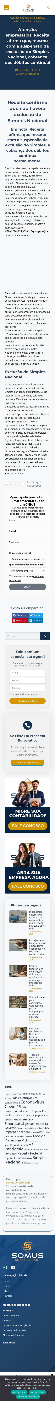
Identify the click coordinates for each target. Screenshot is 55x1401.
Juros (7, 1136)
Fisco (7, 1115)
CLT (20, 1093)
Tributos (34, 1163)
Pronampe (11, 1153)
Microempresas (34, 1141)
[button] (6, 7)
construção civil (28, 1098)
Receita (40, 17)
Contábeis (17, 473)
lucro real (28, 1137)
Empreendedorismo (18, 1111)
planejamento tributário (36, 1149)
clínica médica (31, 1093)
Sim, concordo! (19, 1392)
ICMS (46, 1128)
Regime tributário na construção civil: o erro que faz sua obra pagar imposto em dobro (36, 975)
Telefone (14, 542)
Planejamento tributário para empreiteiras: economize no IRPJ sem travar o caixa (37, 947)
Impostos (34, 1132)
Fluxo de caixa (17, 1115)
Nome (12, 520)
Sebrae (17, 21)
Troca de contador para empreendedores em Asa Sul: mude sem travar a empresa (39, 1061)
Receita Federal (29, 1153)
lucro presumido (17, 1136)
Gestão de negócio (13, 1119)
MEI (24, 1140)
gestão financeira (36, 1124)
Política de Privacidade (28, 1396)
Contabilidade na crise (22, 17)
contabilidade (12, 1102)
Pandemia (14, 1148)
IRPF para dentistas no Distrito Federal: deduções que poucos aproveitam (37, 1037)
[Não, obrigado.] (48, 1389)
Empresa (37, 1111)
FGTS (46, 1111)
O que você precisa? (20, 553)
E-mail (12, 531)
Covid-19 (13, 1106)
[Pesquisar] (45, 636)
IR (46, 1132)
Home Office (36, 1128)
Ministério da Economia (16, 1145)
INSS (41, 1132)
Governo (10, 1128)
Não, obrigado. (38, 1392)
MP (31, 1144)
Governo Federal (24, 1128)
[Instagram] (5, 1267)
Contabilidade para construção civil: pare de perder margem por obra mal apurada (37, 1007)
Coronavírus (32, 1102)
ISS (48, 1132)
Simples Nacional (32, 21)
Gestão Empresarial (19, 1121)
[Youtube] (13, 1267)
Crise (24, 1107)
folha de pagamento (37, 1115)
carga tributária (11, 1094)
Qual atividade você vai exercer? (26, 564)
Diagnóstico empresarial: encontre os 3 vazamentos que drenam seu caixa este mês (37, 920)
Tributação (26, 1163)
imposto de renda (17, 1132)
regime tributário (15, 1158)
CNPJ (14, 1098)
